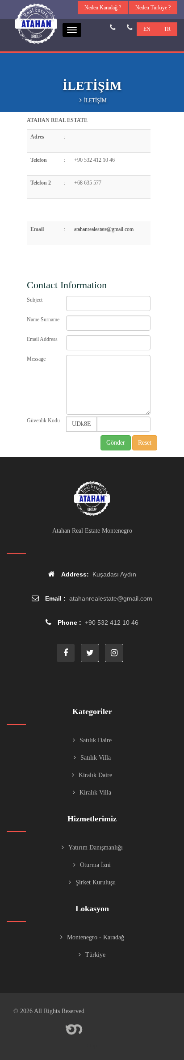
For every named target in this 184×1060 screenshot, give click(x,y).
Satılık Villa (95, 757)
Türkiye (95, 954)
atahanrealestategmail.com (104, 229)
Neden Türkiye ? (153, 7)
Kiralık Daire (95, 775)
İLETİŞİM (95, 100)
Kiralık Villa (95, 792)
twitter (90, 653)
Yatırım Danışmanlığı (95, 847)
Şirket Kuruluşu (95, 882)
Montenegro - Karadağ (95, 937)
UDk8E (81, 424)
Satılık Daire (95, 740)
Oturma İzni (95, 865)
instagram (114, 653)
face (66, 653)
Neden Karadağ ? (102, 7)
